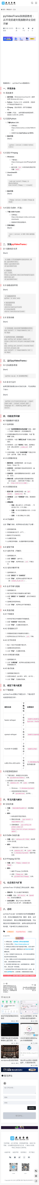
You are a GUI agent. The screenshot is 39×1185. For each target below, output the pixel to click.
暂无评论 (8, 1075)
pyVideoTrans (18, 244)
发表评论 (32, 1108)
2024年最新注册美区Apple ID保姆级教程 (28, 1039)
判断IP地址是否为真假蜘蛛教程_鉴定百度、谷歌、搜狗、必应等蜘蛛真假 (9, 1039)
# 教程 (30, 931)
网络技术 (9, 9)
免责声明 (15, 1152)
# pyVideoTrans (20, 931)
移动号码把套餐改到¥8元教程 (9, 1017)
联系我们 (24, 1152)
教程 (7, 83)
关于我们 (32, 1152)
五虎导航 (9, 972)
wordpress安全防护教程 (9, 1060)
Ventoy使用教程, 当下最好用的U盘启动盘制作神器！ (28, 1017)
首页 (4, 9)
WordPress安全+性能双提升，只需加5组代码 (28, 1061)
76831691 (28, 949)
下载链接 (23, 719)
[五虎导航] (9, 3)
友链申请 (7, 1152)
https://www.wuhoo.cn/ (22, 944)
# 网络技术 (10, 931)
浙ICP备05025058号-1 (27, 1180)
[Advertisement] (19, 60)
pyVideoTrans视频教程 (21, 83)
